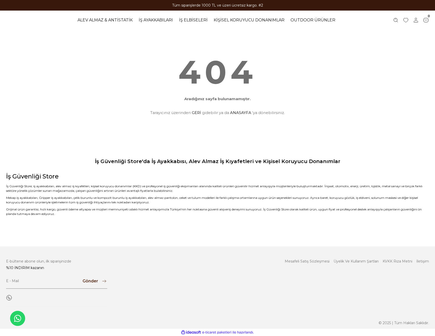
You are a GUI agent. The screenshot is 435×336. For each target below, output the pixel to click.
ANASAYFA (240, 112)
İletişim (422, 261)
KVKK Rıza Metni (397, 261)
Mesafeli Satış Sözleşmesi (307, 261)
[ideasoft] (191, 332)
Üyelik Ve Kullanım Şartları (356, 261)
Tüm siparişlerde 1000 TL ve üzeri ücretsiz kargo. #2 (217, 5)
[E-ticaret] (217, 332)
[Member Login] (416, 20)
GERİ (196, 112)
